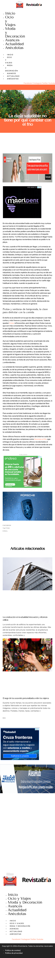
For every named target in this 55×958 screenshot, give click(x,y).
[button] (27, 525)
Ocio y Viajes (19, 898)
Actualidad (14, 44)
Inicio (10, 13)
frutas (11, 323)
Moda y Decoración (25, 902)
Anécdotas (14, 48)
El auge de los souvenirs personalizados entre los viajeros (26, 698)
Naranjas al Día (40, 439)
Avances (12, 40)
